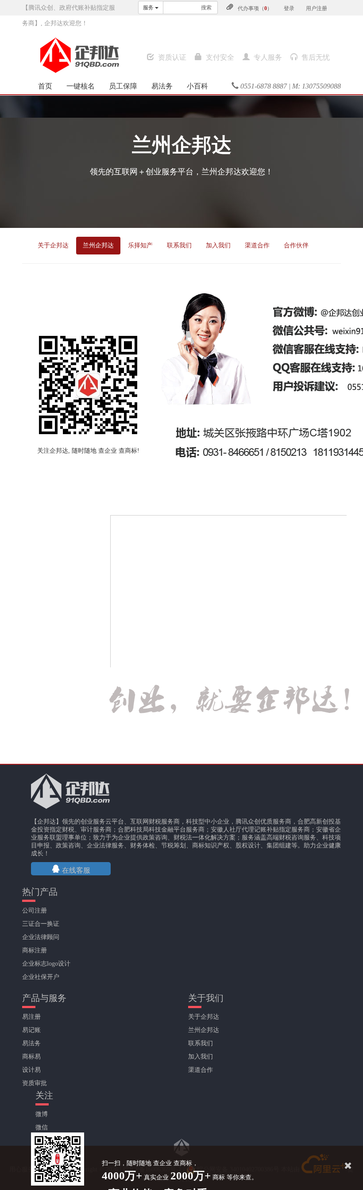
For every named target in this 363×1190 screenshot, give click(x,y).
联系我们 (179, 245)
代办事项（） (255, 8)
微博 (41, 1114)
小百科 (197, 86)
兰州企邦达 (98, 245)
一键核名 (80, 86)
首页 (45, 86)
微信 (41, 1127)
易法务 (162, 86)
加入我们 (218, 245)
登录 (289, 8)
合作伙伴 (296, 245)
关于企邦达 (53, 245)
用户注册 (316, 8)
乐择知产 (140, 245)
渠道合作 (257, 245)
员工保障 (123, 86)
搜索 (206, 7)
